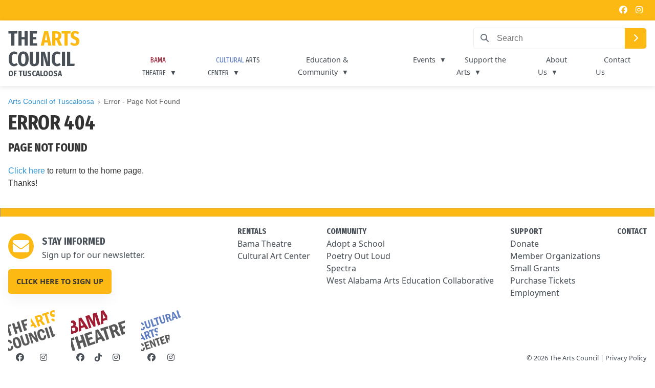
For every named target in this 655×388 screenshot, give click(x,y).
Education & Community (323, 66)
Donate (524, 243)
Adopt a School (355, 243)
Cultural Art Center (273, 256)
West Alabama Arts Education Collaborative (410, 280)
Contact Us (613, 66)
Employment (534, 292)
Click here (26, 170)
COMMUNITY (346, 231)
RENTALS (252, 231)
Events (424, 59)
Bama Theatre (264, 243)
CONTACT (632, 231)
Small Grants (535, 268)
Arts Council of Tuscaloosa (51, 101)
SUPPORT (526, 231)
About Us (552, 66)
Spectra (341, 268)
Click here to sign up (59, 281)
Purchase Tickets (543, 280)
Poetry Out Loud (358, 256)
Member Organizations (555, 256)
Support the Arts (481, 66)
